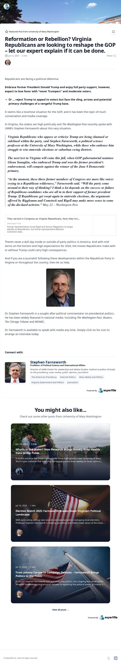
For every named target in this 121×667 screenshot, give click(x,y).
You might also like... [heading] (60, 410)
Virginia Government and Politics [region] (47, 382)
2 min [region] (24, 55)
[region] (60, 208)
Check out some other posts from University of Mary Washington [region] (60, 416)
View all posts (60, 609)
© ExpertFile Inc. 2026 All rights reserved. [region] (20, 658)
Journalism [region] (72, 382)
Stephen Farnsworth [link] (48, 362)
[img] (8, 62)
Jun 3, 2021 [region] (13, 55)
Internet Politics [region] (68, 377)
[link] (8, 62)
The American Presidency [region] (44, 377)
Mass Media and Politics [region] (91, 377)
